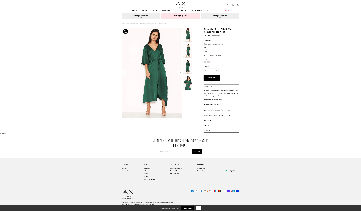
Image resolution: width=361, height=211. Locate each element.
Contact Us (125, 171)
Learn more (187, 208)
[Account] (231, 5)
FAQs (145, 171)
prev (124, 73)
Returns (146, 176)
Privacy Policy (174, 171)
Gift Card (217, 10)
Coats (208, 10)
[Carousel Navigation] (152, 73)
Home (123, 23)
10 (206, 51)
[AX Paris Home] (180, 5)
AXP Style (124, 168)
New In (134, 10)
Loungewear (197, 10)
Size (205, 47)
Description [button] (208, 87)
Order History (201, 171)
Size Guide (217, 55)
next (180, 73)
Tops (175, 10)
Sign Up (197, 152)
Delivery (146, 173)
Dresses (144, 10)
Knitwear (184, 10)
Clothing (154, 10)
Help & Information (149, 179)
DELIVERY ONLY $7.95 (141, 16)
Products (129, 23)
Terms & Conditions (176, 168)
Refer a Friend (201, 168)
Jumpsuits (166, 10)
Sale (227, 10)
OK (198, 208)
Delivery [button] (207, 125)
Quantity (206, 66)
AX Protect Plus (174, 173)
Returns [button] (207, 130)
